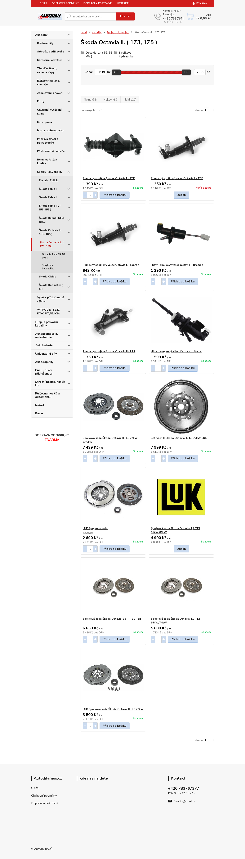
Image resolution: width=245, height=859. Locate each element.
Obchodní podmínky (44, 796)
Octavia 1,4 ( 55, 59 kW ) (53, 256)
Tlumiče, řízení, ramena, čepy (47, 70)
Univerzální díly (46, 354)
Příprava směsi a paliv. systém (47, 141)
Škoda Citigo (47, 276)
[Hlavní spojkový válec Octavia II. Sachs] (181, 320)
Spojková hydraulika (48, 266)
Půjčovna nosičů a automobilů (47, 395)
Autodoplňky (44, 362)
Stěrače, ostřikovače (50, 51)
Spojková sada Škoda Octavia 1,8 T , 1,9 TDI (112, 619)
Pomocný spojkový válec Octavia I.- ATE (109, 178)
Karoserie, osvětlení (50, 60)
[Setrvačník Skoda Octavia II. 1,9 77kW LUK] (181, 406)
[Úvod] (46, 16)
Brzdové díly (45, 43)
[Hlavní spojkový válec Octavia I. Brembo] (181, 233)
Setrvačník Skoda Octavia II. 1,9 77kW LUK (179, 438)
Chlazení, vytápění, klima (49, 111)
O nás (34, 788)
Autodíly (41, 35)
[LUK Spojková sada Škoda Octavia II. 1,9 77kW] (113, 677)
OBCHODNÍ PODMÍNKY (65, 3)
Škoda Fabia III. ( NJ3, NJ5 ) (50, 207)
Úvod (84, 32)
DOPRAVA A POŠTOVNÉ (97, 3)
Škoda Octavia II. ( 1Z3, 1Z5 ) (52, 244)
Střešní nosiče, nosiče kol (50, 383)
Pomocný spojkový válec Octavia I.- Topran (111, 265)
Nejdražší (130, 99)
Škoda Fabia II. (48, 197)
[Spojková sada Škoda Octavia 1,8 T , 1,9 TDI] (113, 587)
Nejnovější (90, 99)
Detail (181, 195)
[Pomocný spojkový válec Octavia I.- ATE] (113, 147)
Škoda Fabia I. (48, 189)
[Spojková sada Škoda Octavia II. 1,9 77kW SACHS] (113, 406)
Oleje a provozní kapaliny (46, 323)
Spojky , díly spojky (49, 172)
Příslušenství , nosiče (51, 151)
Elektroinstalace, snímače (48, 82)
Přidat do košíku (115, 195)
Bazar (39, 413)
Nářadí (40, 405)
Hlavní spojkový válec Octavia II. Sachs (176, 351)
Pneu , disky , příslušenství (44, 372)
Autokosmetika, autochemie (46, 335)
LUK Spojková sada (95, 528)
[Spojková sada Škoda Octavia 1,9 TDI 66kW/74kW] (181, 587)
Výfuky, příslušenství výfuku (50, 299)
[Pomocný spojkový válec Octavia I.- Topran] (113, 233)
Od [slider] (116, 72)
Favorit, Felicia (48, 180)
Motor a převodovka (50, 130)
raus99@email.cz (184, 801)
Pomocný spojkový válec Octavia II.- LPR (109, 351)
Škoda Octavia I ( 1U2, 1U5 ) (50, 232)
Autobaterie (44, 345)
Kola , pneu (44, 122)
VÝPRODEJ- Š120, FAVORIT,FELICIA (48, 311)
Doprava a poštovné (44, 803)
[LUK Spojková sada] (113, 497)
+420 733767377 (175, 18)
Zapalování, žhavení (50, 93)
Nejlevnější (110, 99)
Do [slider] (186, 72)
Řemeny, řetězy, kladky (47, 161)
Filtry (40, 101)
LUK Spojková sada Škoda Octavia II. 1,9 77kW (113, 709)
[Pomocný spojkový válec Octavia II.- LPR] (113, 320)
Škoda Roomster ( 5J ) (51, 287)
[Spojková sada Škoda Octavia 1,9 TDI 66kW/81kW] (181, 497)
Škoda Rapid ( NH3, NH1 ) (52, 220)
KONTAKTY (123, 3)
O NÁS (43, 3)
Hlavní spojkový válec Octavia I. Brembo (177, 265)
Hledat (125, 16)
